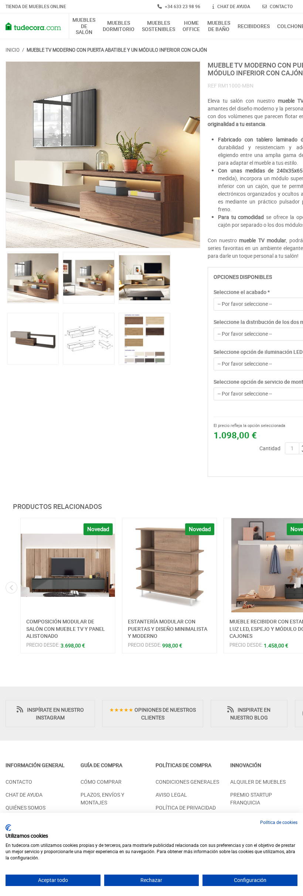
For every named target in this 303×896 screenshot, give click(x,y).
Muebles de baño (218, 26)
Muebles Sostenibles (158, 26)
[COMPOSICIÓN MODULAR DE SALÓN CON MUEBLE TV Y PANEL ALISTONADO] (68, 565)
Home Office (191, 26)
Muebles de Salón (83, 26)
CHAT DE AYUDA (233, 6)
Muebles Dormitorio (119, 26)
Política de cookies (278, 822)
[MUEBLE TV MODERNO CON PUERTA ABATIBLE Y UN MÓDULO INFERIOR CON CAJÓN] (103, 155)
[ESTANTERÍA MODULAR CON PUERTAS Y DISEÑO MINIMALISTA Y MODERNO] (169, 565)
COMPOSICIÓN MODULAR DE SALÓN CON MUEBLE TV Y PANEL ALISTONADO (65, 628)
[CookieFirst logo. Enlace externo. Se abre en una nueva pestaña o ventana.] (8, 827)
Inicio (13, 50)
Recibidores (254, 26)
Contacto (19, 781)
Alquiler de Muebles (258, 781)
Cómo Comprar (101, 781)
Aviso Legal (171, 794)
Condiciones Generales (187, 781)
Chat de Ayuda (24, 794)
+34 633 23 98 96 (182, 6)
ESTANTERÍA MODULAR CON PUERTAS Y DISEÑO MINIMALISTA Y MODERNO (167, 628)
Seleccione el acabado (242, 291)
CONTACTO (281, 6)
